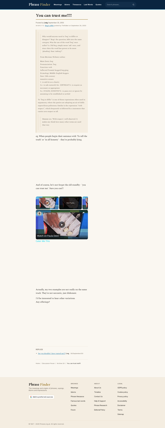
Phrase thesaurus (77, 396)
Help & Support (100, 401)
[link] (39, 213)
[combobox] (119, 4)
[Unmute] (39, 208)
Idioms (67, 5)
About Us (97, 388)
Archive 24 (61, 363)
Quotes (98, 5)
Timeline (97, 392)
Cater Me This (49, 213)
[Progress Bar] (47, 206)
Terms (120, 410)
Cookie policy (123, 392)
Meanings (58, 5)
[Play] (37, 208)
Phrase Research (100, 405)
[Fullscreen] (57, 208)
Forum (73, 410)
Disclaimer (121, 405)
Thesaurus (77, 5)
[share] (83, 213)
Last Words (88, 5)
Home (38, 363)
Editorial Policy (99, 410)
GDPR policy (122, 388)
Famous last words (78, 401)
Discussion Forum (48, 363)
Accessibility (122, 401)
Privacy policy (123, 396)
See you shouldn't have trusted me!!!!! (51, 353)
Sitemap (121, 414)
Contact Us (98, 396)
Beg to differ (49, 25)
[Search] (133, 4)
